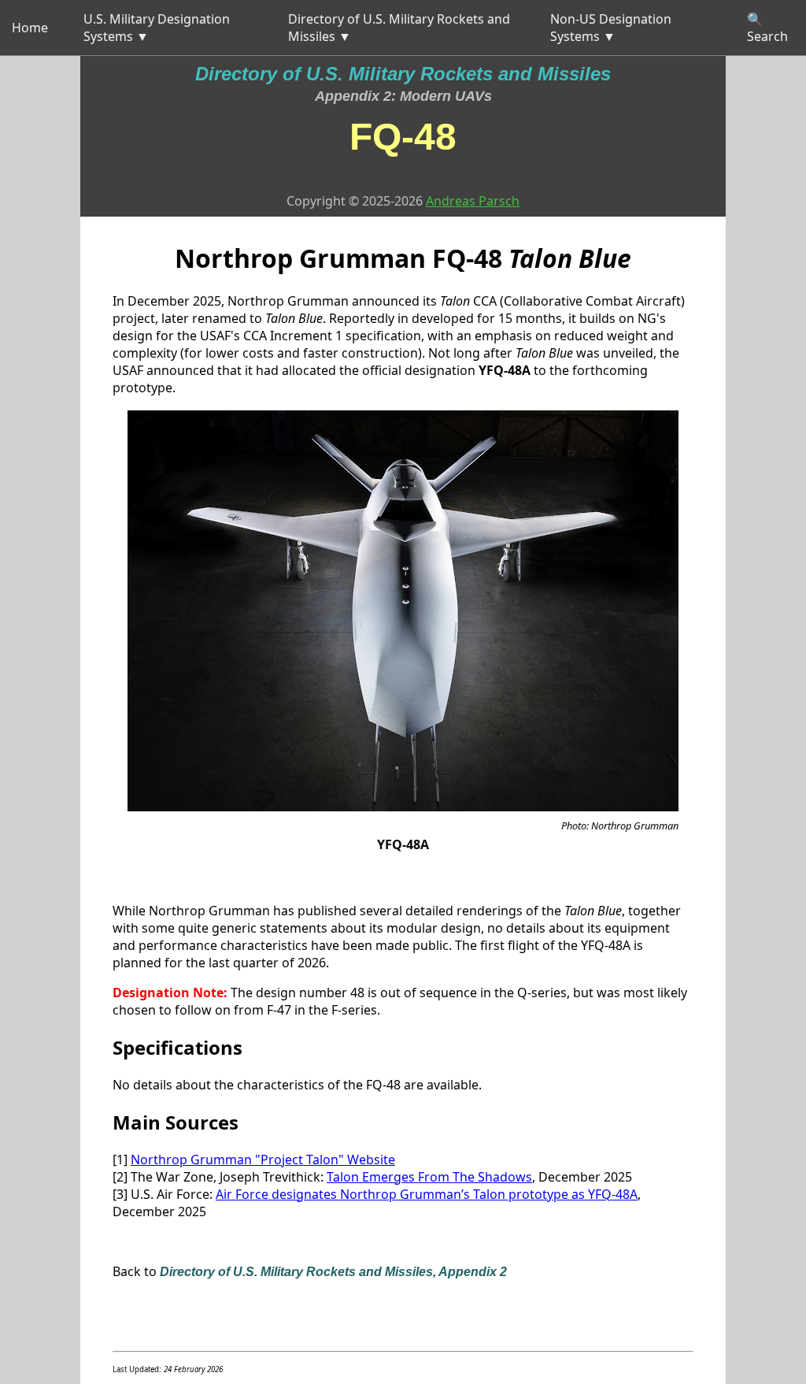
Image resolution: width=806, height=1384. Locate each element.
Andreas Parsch (472, 201)
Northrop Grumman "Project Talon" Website (263, 1159)
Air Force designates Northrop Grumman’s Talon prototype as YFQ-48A (427, 1194)
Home (30, 27)
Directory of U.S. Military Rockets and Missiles (403, 73)
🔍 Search (767, 27)
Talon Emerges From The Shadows (429, 1176)
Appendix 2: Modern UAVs (403, 96)
